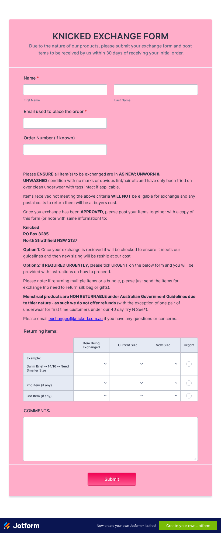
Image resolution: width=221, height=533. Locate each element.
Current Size (127, 345)
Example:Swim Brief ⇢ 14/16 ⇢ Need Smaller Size (48, 364)
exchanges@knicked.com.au (76, 318)
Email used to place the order (55, 111)
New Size (163, 345)
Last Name (122, 100)
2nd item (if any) (39, 385)
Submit (112, 479)
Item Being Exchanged (91, 345)
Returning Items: (41, 331)
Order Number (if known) (49, 137)
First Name (32, 100)
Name (31, 78)
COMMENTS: (37, 410)
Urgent (189, 345)
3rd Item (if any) (39, 396)
